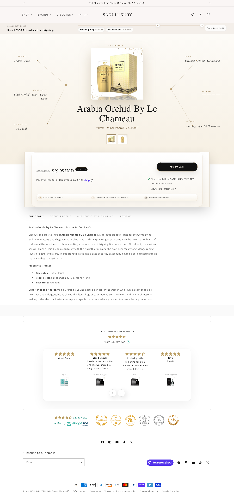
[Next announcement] (210, 3)
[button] (112, 393)
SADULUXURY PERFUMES (41, 491)
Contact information (149, 491)
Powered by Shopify (61, 491)
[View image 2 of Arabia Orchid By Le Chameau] (122, 139)
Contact (83, 14)
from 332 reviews (114, 342)
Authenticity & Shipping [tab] (95, 216)
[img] (117, 337)
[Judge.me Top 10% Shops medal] (173, 420)
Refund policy (79, 491)
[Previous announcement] (24, 3)
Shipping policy (129, 491)
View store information (163, 188)
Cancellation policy (170, 491)
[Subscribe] (80, 462)
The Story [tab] (36, 216)
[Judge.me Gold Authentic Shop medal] (101, 420)
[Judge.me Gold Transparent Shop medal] (115, 420)
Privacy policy (95, 491)
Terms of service (111, 491)
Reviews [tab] (126, 216)
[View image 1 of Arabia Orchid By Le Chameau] (111, 139)
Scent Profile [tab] (60, 216)
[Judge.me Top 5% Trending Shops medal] (158, 420)
